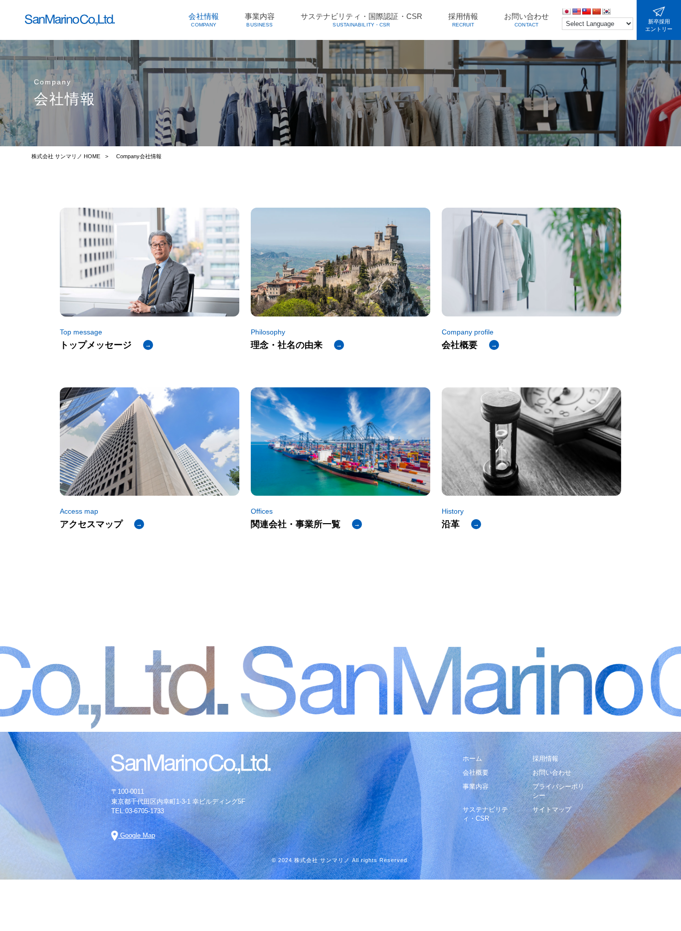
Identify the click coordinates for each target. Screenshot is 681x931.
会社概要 (476, 772)
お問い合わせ (551, 772)
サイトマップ (551, 809)
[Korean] (606, 11)
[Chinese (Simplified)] (596, 11)
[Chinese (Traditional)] (586, 11)
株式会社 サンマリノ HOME (65, 156)
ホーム (472, 758)
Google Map (136, 835)
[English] (576, 11)
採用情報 (545, 758)
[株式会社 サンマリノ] (70, 19)
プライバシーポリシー (558, 791)
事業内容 (476, 786)
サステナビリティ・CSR (485, 814)
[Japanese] (566, 11)
